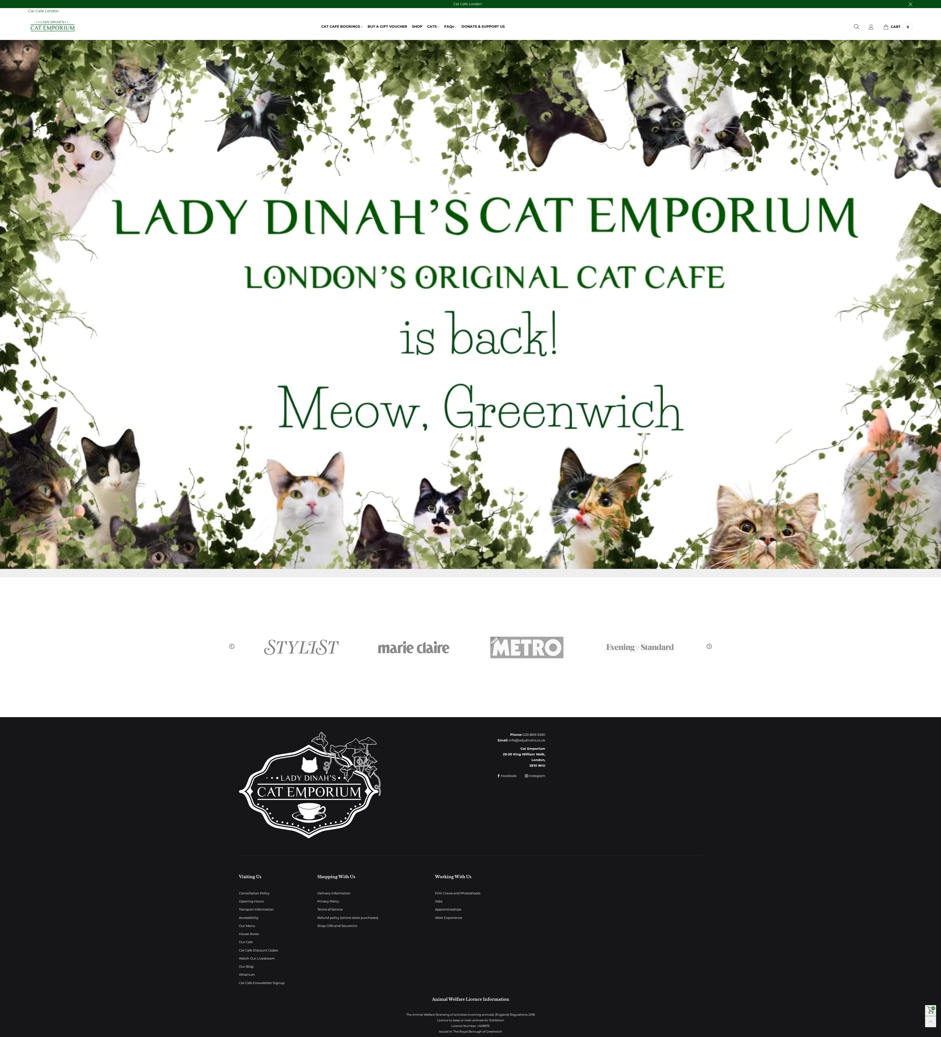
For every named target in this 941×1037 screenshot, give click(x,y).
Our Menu (247, 926)
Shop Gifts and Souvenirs (337, 926)
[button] (232, 646)
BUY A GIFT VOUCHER (387, 26)
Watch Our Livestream (257, 958)
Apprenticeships (448, 909)
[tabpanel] (470, 304)
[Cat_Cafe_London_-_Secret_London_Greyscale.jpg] (526, 647)
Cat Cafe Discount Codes (258, 950)
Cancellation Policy (254, 893)
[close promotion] (910, 4)
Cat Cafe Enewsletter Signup (262, 983)
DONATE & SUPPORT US (483, 26)
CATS (432, 26)
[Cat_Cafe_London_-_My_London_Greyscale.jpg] (639, 647)
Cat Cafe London (467, 4)
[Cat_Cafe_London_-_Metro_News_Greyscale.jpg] (301, 647)
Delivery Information (333, 893)
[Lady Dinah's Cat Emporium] (52, 26)
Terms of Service (330, 909)
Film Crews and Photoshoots (457, 893)
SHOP (417, 26)
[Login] (871, 27)
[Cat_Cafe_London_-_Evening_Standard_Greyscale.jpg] (414, 647)
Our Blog (246, 966)
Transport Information (256, 909)
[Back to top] (930, 1021)
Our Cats (246, 942)
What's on (247, 974)
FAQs (449, 26)
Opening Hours (251, 901)
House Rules (249, 934)
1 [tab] (470, 564)
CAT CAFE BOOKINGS (340, 26)
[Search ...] (856, 27)
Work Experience (448, 918)
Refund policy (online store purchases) (347, 918)
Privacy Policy (328, 901)
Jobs (438, 901)
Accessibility (249, 918)
